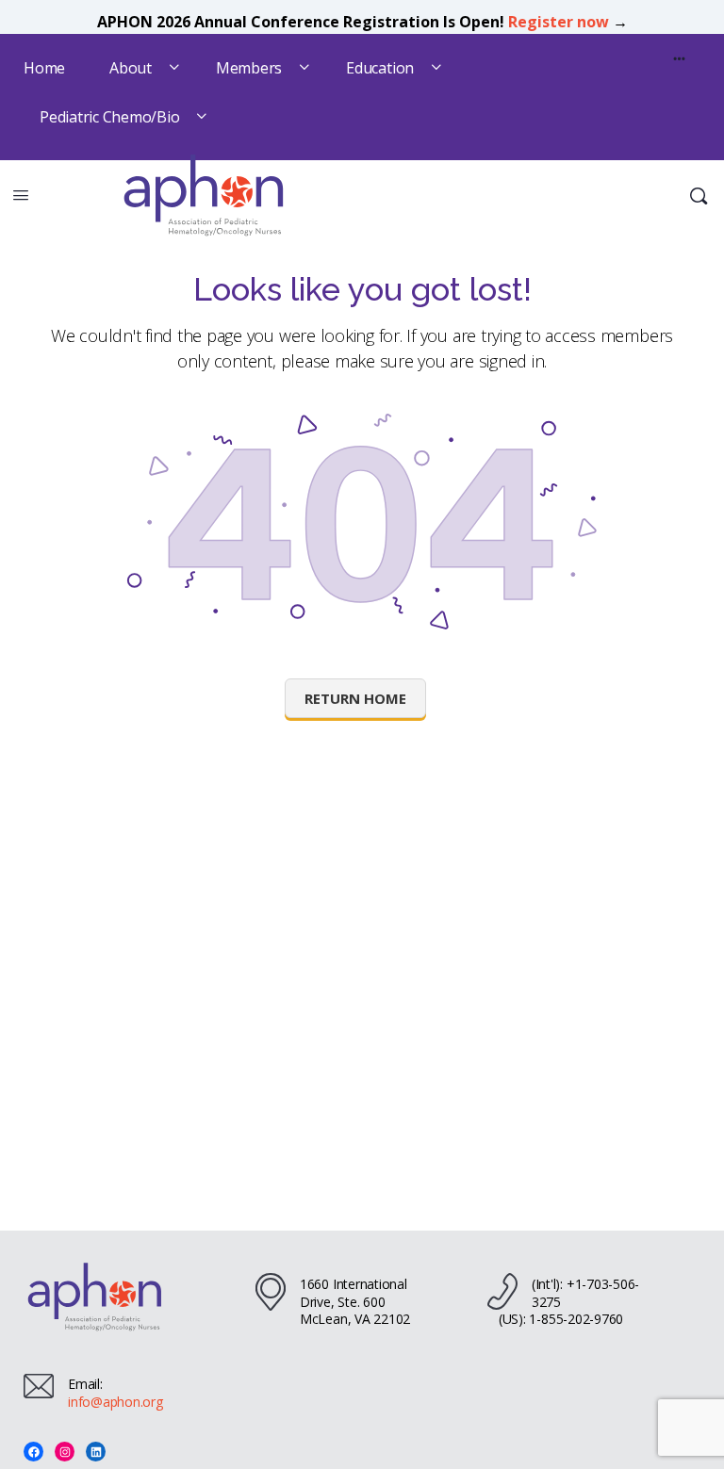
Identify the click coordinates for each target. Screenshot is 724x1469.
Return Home (355, 698)
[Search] (698, 196)
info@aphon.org (115, 1402)
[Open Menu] (20, 194)
